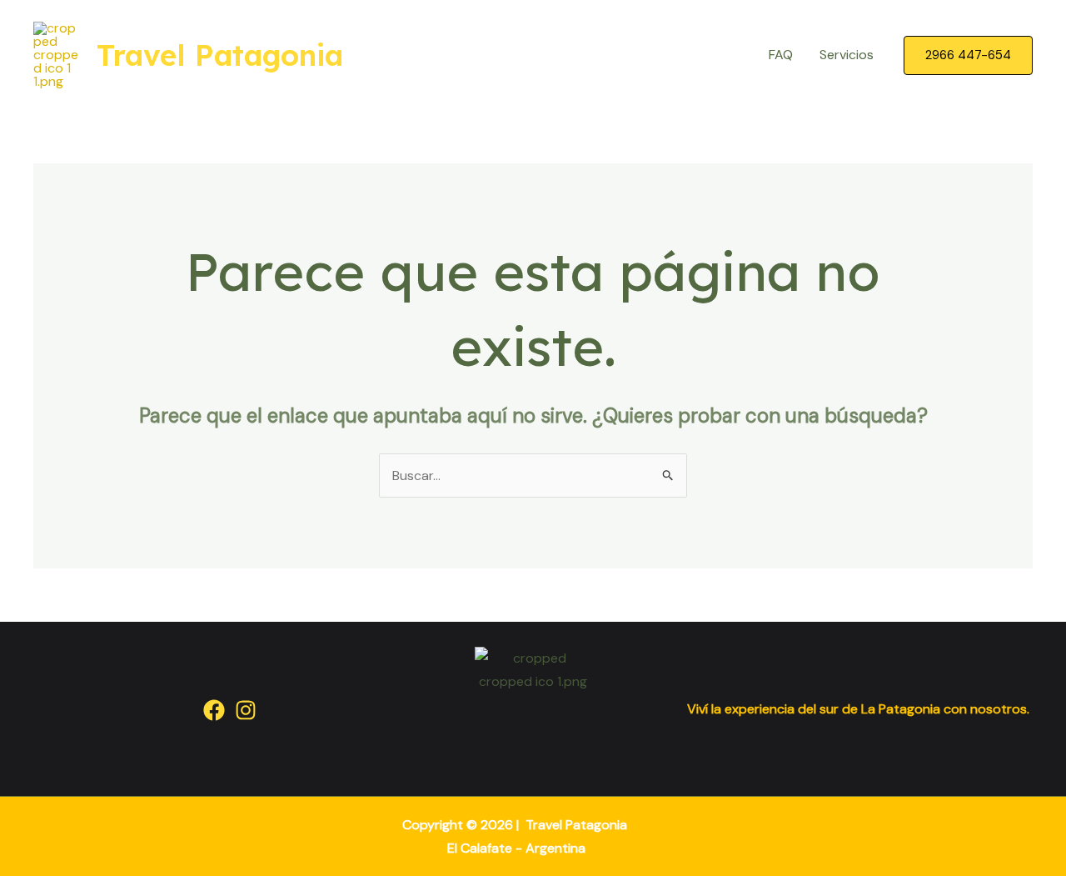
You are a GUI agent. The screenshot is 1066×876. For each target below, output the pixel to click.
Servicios (846, 54)
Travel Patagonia (220, 55)
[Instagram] (246, 710)
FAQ (781, 54)
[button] (968, 55)
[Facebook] (214, 710)
